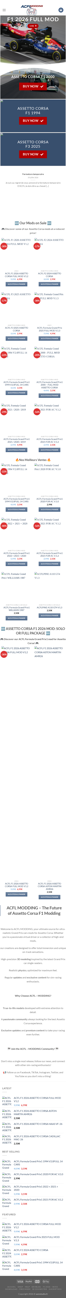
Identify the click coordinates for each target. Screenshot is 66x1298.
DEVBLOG (36, 1287)
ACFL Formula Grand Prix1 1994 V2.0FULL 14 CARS (17, 383)
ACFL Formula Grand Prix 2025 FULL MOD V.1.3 (49, 329)
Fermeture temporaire (33, 174)
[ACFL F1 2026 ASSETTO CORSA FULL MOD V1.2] (16, 762)
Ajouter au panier (16, 284)
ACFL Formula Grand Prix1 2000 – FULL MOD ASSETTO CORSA (50, 385)
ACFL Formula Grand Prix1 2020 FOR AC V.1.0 (50, 500)
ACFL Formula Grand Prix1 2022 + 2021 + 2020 (17, 554)
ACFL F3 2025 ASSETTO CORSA (16, 329)
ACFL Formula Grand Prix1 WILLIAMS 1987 (17, 609)
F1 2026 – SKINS (50, 1287)
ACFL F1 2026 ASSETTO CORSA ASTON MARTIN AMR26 (49, 886)
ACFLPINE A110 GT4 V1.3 (49, 607)
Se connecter (39, 1289)
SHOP (20, 1287)
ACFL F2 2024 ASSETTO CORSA (49, 275)
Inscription (55, 1289)
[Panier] (60, 10)
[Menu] (4, 10)
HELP (27, 1287)
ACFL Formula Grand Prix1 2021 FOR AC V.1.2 (50, 440)
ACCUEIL (11, 1287)
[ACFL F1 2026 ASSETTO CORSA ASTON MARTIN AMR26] (49, 762)
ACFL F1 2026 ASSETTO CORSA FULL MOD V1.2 (16, 275)
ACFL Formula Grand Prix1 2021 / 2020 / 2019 (17, 440)
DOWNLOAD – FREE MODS (17, 1289)
